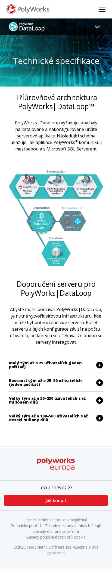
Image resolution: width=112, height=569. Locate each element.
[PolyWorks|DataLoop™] (27, 27)
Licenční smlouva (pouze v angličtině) (56, 519)
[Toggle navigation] (97, 27)
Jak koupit (56, 500)
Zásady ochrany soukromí (56, 531)
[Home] (28, 9)
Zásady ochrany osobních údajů (73, 525)
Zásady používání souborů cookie (56, 537)
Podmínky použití (26, 525)
